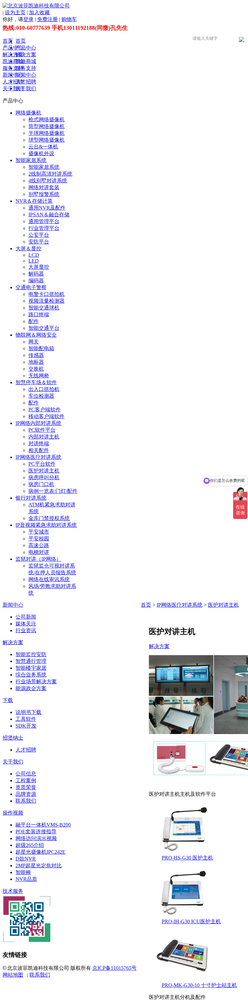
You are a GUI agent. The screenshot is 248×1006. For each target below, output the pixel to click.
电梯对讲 (38, 552)
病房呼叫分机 (43, 477)
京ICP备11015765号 (114, 968)
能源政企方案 (31, 688)
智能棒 (23, 872)
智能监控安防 (31, 654)
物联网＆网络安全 (36, 335)
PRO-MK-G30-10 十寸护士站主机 (199, 985)
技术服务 (13, 891)
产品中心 (13, 47)
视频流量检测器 (46, 301)
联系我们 (26, 801)
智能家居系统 (31, 160)
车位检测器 (41, 396)
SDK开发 (26, 726)
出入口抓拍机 (43, 389)
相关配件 (38, 450)
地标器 (36, 362)
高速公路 (38, 545)
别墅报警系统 (43, 194)
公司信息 (26, 773)
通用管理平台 (43, 221)
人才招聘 (13, 81)
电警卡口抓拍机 (46, 294)
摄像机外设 (41, 153)
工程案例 (26, 780)
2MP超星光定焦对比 (39, 865)
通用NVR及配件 (47, 208)
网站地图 (13, 975)
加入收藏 (39, 12)
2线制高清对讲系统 (50, 174)
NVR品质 (26, 879)
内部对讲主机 (43, 436)
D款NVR (26, 858)
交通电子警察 (31, 287)
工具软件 (26, 719)
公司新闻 (26, 617)
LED (33, 261)
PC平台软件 (42, 464)
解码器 (36, 273)
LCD (33, 255)
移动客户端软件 (46, 416)
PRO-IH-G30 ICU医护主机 (191, 921)
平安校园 (38, 538)
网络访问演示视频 (36, 838)
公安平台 (38, 235)
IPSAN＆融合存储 (48, 214)
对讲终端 (38, 443)
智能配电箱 (41, 348)
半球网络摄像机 (46, 133)
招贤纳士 (13, 738)
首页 (8, 41)
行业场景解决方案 (36, 681)
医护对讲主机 (43, 470)
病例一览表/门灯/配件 (53, 491)
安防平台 (38, 241)
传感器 (36, 355)
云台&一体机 (43, 146)
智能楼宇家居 (31, 668)
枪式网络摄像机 (46, 119)
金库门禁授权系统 (49, 518)
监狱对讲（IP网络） (38, 559)
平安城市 (38, 532)
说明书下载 (28, 712)
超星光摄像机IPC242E (41, 852)
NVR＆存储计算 (34, 201)
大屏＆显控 (28, 248)
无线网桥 (38, 375)
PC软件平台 (42, 430)
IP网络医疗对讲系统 (38, 457)
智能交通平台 (43, 328)
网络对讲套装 (43, 187)
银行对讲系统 (31, 498)
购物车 (69, 19)
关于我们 (13, 88)
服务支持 (13, 68)
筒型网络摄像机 (46, 126)
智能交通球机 (43, 307)
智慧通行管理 (31, 661)
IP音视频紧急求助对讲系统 (46, 525)
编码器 (36, 280)
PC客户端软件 (44, 409)
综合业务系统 (31, 674)
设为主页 (15, 12)
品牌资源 (26, 794)
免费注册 (47, 19)
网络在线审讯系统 (49, 579)
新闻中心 (13, 75)
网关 (33, 341)
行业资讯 (26, 630)
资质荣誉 (26, 787)
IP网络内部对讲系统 (38, 423)
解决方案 (13, 54)
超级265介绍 (30, 845)
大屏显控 (38, 267)
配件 (33, 321)
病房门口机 (41, 484)
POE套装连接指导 (36, 831)
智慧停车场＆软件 (36, 382)
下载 (8, 700)
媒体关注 (26, 623)
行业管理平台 (43, 228)
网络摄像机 (28, 112)
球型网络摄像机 (46, 140)
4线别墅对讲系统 (47, 180)
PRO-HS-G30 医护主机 (187, 857)
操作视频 (13, 813)
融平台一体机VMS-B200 (43, 825)
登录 (28, 19)
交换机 (36, 369)
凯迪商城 (13, 61)
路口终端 (38, 314)
